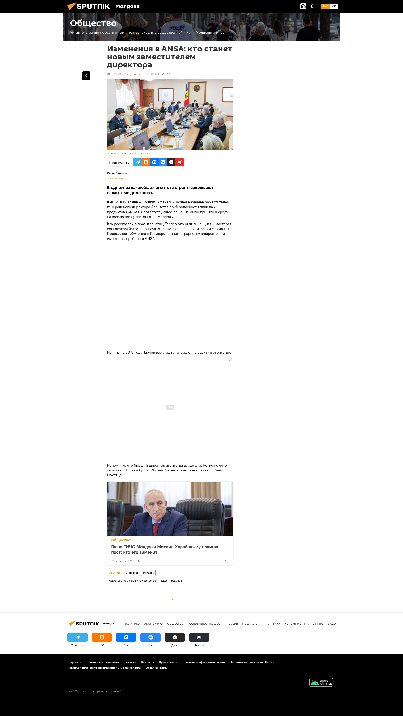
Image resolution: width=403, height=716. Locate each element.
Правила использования (102, 662)
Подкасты (250, 623)
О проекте (74, 662)
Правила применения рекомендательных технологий (104, 668)
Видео (332, 623)
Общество (120, 540)
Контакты (147, 662)
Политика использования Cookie (252, 662)
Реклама (130, 662)
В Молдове (132, 572)
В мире (318, 623)
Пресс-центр (168, 662)
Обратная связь (156, 668)
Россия (232, 623)
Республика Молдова (205, 623)
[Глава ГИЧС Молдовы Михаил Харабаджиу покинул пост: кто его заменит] (170, 509)
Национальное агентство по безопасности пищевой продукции (146, 580)
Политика (132, 623)
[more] (226, 560)
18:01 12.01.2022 (118, 74)
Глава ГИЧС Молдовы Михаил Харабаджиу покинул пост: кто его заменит (165, 549)
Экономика (153, 623)
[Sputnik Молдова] (90, 11)
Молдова (148, 572)
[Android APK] (321, 683)
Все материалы (115, 178)
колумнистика (296, 623)
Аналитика (271, 623)
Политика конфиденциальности (203, 662)
